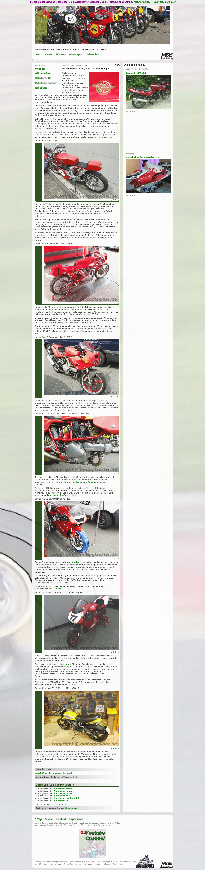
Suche (49, 819)
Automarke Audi (62, 796)
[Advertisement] (148, 132)
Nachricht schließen (164, 2)
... (87, 83)
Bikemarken (43, 73)
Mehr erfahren (142, 2)
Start (38, 54)
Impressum (76, 819)
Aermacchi (55, 495)
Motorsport (76, 54)
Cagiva (75, 562)
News (48, 54)
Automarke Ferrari (63, 788)
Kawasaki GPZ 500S (136, 73)
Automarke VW (61, 800)
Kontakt (61, 819)
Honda (66, 482)
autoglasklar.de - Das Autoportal (142, 157)
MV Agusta (59, 588)
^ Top (38, 819)
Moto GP (70, 664)
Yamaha (92, 482)
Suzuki (79, 482)
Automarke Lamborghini (66, 798)
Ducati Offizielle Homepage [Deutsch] (54, 773)
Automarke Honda (63, 791)
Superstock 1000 (47, 671)
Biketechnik (42, 78)
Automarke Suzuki (63, 793)
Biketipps (41, 87)
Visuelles (93, 54)
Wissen (60, 54)
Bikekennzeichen (46, 83)
